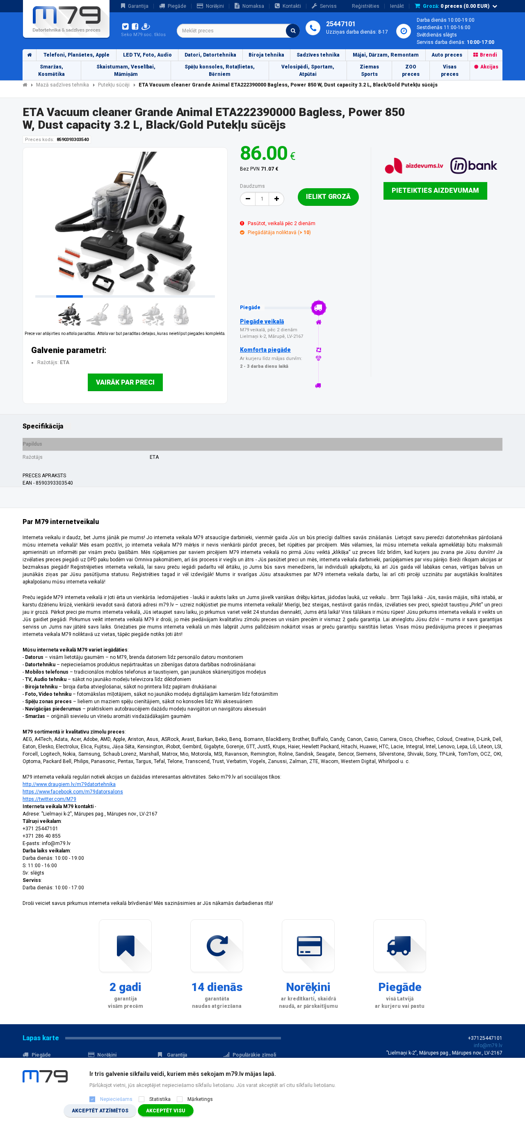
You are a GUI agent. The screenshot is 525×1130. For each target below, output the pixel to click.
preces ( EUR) (456, 6)
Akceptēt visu (165, 1111)
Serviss (328, 6)
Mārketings (200, 1099)
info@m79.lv (488, 1045)
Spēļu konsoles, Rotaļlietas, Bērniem (220, 70)
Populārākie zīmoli (254, 1055)
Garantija (138, 6)
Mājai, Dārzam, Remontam (386, 55)
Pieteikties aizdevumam (435, 190)
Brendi (488, 55)
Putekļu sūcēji (114, 85)
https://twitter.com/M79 (49, 799)
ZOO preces (411, 70)
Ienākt (397, 6)
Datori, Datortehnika (210, 55)
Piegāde (177, 6)
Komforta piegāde (265, 349)
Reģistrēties (365, 6)
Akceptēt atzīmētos (100, 1111)
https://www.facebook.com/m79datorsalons (73, 792)
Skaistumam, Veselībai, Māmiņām (125, 70)
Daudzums (252, 186)
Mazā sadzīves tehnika (62, 85)
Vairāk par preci (125, 382)
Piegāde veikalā (262, 321)
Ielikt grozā (328, 196)
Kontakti (292, 6)
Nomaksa (253, 6)
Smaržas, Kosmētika (51, 70)
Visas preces (450, 70)
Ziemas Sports (369, 70)
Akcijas (489, 67)
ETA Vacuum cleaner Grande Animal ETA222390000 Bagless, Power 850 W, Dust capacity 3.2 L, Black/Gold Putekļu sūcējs (288, 85)
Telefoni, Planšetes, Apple (76, 55)
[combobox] (238, 31)
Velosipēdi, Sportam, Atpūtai (307, 70)
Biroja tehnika (266, 55)
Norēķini (215, 6)
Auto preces (446, 55)
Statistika (160, 1099)
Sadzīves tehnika (318, 55)
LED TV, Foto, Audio (147, 55)
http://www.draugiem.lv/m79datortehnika (69, 784)
